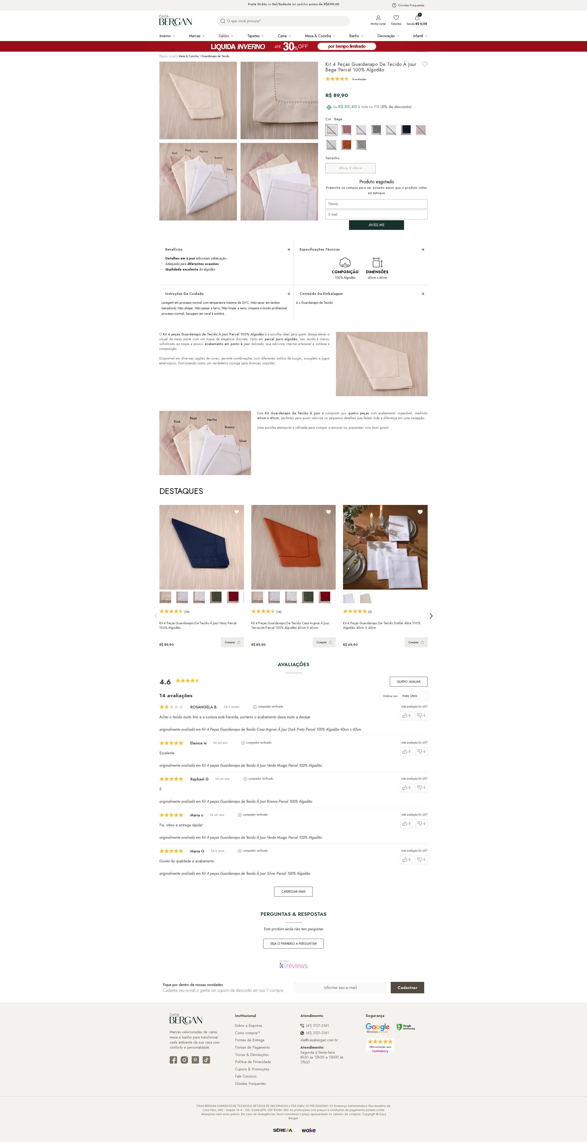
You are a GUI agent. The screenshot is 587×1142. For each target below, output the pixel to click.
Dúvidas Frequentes (411, 5)
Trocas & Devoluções (252, 1054)
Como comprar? (247, 1033)
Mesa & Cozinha (318, 36)
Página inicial (167, 56)
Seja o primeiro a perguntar (293, 943)
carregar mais (293, 891)
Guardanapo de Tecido (215, 56)
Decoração (386, 36)
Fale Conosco (246, 1076)
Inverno (165, 36)
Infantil (418, 36)
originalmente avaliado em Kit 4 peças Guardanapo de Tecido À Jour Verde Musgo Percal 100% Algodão (240, 765)
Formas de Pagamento (252, 1047)
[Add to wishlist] (425, 64)
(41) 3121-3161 (317, 1025)
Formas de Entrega (249, 1040)
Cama (282, 36)
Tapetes (253, 36)
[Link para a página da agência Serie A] (282, 1130)
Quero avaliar (409, 681)
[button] (313, 180)
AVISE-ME (377, 225)
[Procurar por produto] (222, 21)
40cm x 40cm (350, 168)
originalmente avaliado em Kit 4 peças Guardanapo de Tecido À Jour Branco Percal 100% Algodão (235, 801)
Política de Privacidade (253, 1061)
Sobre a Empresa (248, 1025)
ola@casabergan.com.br (319, 1040)
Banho (354, 36)
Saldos (224, 36)
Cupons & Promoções (252, 1069)
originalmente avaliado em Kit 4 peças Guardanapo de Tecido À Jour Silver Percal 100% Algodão (234, 873)
